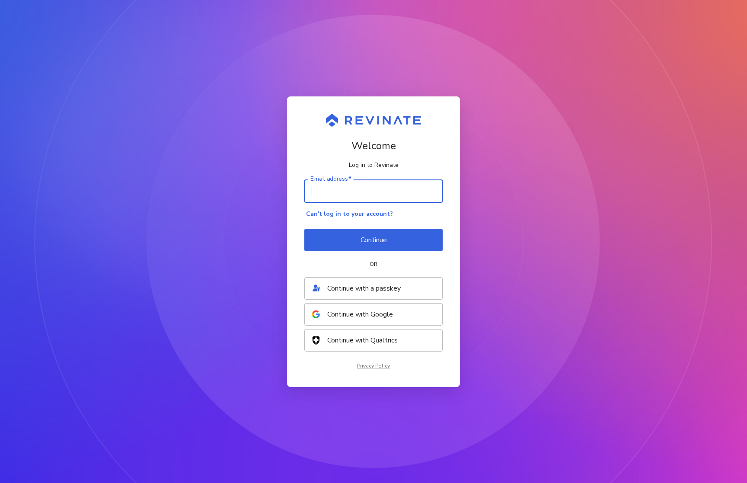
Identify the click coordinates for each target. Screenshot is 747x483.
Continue (374, 240)
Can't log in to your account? (349, 214)
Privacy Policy (373, 365)
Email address (330, 178)
